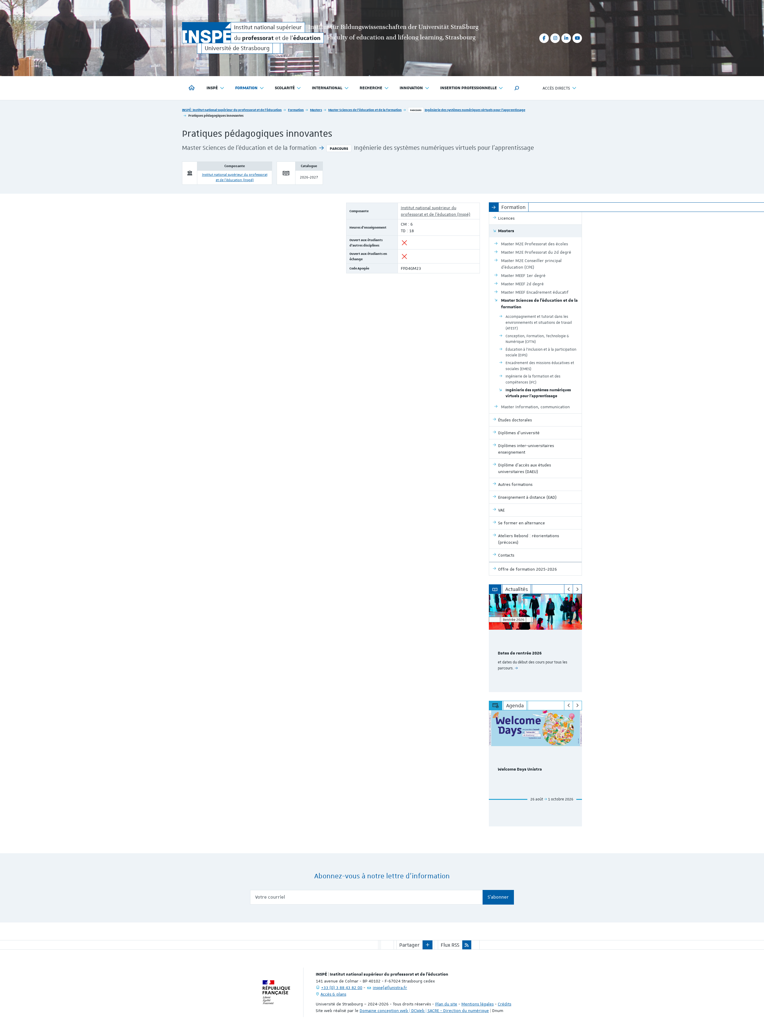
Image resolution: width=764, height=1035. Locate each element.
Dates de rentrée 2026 (520, 653)
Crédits (504, 1004)
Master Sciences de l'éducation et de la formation (365, 109)
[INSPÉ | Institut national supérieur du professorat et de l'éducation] (206, 32)
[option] (535, 643)
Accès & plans (333, 994)
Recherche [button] (371, 88)
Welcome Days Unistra (520, 769)
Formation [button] (246, 88)
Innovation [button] (411, 88)
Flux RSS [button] (450, 945)
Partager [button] (409, 945)
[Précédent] (568, 589)
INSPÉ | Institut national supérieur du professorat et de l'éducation (232, 109)
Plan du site (446, 1004)
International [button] (327, 88)
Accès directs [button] (556, 88)
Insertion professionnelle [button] (468, 88)
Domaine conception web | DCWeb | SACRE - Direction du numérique (424, 1010)
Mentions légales (477, 1004)
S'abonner (498, 897)
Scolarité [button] (285, 88)
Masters (316, 109)
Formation (296, 109)
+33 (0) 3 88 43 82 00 (341, 987)
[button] (517, 88)
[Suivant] (577, 589)
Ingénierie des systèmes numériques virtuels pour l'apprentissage (475, 109)
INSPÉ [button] (212, 88)
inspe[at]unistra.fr (390, 987)
